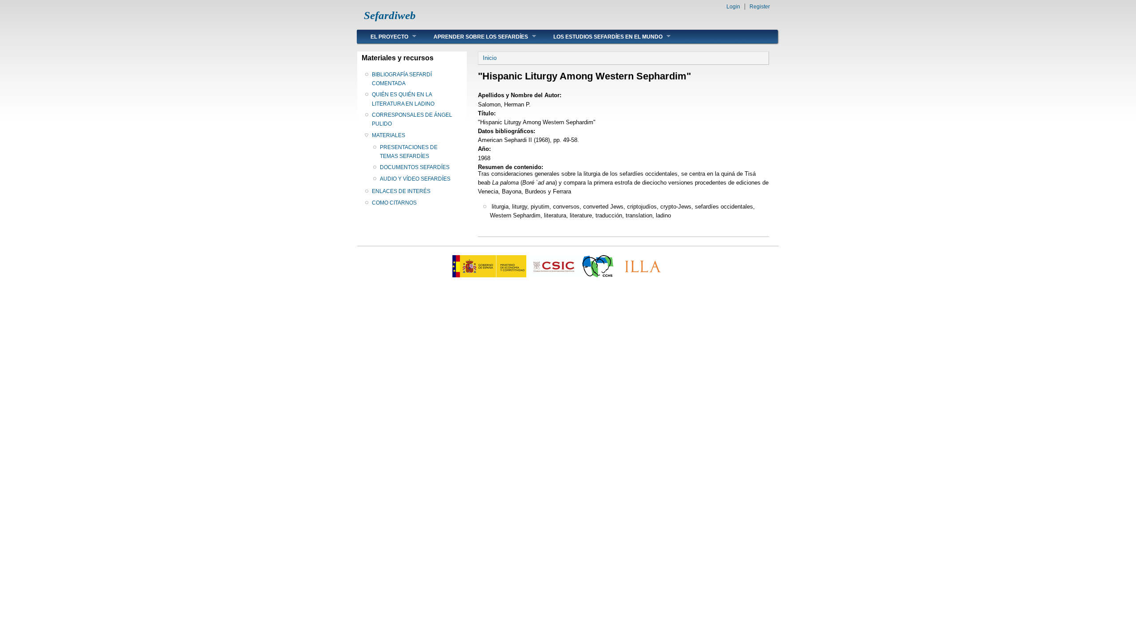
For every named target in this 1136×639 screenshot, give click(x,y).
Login (733, 7)
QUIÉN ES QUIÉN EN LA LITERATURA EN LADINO (403, 98)
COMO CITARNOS (394, 203)
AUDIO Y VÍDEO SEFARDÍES (415, 179)
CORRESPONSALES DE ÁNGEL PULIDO (412, 119)
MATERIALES (388, 135)
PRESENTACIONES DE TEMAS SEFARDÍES (409, 151)
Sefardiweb (390, 15)
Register (759, 7)
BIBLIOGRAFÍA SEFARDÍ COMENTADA (402, 79)
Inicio (490, 58)
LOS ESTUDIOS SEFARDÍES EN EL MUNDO (601, 36)
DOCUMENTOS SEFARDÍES (415, 167)
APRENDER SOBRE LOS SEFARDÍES (474, 36)
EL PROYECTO (382, 36)
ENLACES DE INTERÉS (401, 191)
